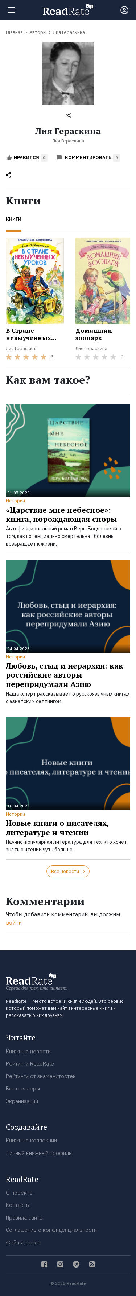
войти (14, 922)
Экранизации (22, 1101)
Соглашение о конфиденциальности (51, 1229)
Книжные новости (28, 1051)
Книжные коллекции (31, 1140)
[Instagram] (60, 1264)
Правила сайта (24, 1217)
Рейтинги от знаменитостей (41, 1076)
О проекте (19, 1192)
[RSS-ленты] (92, 1264)
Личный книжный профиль (39, 1153)
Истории (15, 501)
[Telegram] (76, 1264)
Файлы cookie (23, 1242)
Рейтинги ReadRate (30, 1063)
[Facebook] (44, 1264)
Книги (13, 219)
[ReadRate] (68, 9)
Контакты (18, 1205)
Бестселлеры (23, 1088)
